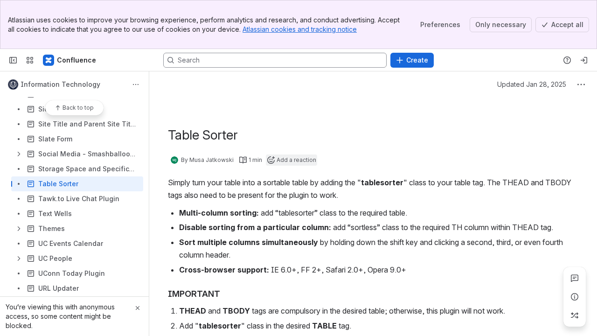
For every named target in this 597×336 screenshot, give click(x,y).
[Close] (137, 308)
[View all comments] (574, 278)
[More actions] (135, 84)
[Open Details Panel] (574, 296)
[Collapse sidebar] (13, 60)
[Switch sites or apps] (29, 60)
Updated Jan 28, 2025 (531, 84)
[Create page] (574, 315)
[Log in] (583, 60)
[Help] (567, 60)
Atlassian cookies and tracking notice (300, 29)
